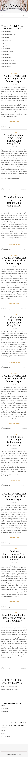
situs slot (3, 733)
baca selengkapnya (14, 121)
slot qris (3, 730)
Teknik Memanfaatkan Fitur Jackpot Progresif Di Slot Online (14, 617)
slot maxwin (4, 693)
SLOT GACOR (14, 73)
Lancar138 (8, 66)
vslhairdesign (7, 127)
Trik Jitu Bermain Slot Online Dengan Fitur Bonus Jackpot (14, 78)
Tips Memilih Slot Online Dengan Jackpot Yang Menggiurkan (14, 139)
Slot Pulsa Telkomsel (11, 63)
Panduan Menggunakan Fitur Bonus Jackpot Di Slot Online (14, 555)
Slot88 (7, 37)
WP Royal (19, 754)
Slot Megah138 (9, 51)
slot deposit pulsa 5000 (11, 686)
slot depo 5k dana (13, 689)
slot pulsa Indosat (5, 736)
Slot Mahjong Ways (10, 34)
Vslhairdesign (14, 5)
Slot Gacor (8, 31)
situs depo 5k (4, 727)
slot (7, 708)
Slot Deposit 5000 (10, 60)
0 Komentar (24, 127)
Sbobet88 (8, 40)
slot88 (3, 692)
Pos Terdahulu (7, 674)
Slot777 (8, 48)
